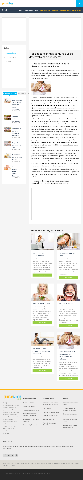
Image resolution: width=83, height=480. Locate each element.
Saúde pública (33, 10)
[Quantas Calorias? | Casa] (41, 3)
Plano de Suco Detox (49, 419)
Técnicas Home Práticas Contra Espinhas (15, 171)
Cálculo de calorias (29, 406)
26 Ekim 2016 (16, 161)
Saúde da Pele (11, 57)
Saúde (26, 10)
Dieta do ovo (47, 408)
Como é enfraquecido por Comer (17, 119)
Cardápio (79, 3)
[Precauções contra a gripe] (68, 241)
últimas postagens (10, 93)
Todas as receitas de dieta (31, 410)
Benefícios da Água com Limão (17, 157)
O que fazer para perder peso (16, 145)
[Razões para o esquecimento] (42, 241)
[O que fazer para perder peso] (7, 144)
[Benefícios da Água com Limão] (7, 155)
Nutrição (9, 62)
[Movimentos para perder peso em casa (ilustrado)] (7, 100)
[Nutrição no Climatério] (42, 292)
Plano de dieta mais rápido (51, 412)
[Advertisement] (14, 29)
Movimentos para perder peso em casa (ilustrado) (17, 104)
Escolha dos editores (26, 93)
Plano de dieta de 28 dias (50, 416)
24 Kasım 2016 (16, 123)
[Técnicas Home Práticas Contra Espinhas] (7, 167)
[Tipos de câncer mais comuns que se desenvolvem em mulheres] (68, 340)
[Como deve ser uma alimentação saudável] (7, 129)
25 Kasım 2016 (16, 111)
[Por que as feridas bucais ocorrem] (68, 292)
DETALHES (42, 275)
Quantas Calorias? (28, 403)
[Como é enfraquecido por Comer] (7, 117)
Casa (20, 10)
